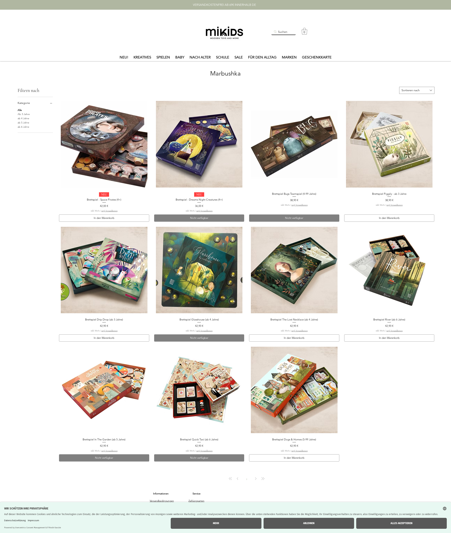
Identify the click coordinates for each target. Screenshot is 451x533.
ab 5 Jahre (23, 122)
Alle (20, 110)
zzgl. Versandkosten (109, 211)
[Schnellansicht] (104, 144)
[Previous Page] (237, 478)
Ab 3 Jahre (24, 114)
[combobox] (416, 90)
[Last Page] (263, 478)
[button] (304, 31)
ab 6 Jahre (23, 126)
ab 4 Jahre (23, 118)
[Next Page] (256, 478)
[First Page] (230, 478)
